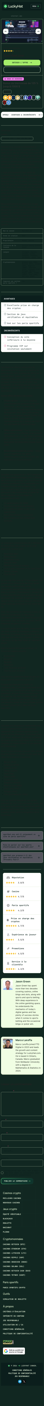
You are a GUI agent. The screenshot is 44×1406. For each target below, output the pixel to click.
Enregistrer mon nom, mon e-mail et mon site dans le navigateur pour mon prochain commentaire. (23, 1173)
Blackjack (7, 1219)
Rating (5, 1146)
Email (4, 1133)
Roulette (7, 1223)
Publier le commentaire (16, 1181)
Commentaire (7, 1091)
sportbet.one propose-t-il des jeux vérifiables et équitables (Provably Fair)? (18, 857)
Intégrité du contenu (13, 1316)
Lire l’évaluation (22, 69)
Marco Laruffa (18, 130)
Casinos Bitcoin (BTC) (14, 1244)
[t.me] (20, 1382)
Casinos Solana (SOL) (13, 1266)
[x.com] (24, 1382)
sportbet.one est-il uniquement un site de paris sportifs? (19, 835)
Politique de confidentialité (18, 1333)
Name (3, 1119)
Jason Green (15, 134)
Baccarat (7, 1227)
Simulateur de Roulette (14, 1299)
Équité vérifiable (12, 1214)
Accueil (4, 16)
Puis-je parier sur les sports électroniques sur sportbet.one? (18, 846)
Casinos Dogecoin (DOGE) (15, 1262)
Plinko (6, 1232)
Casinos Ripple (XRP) (13, 1257)
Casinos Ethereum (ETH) (14, 1249)
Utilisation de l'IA (13, 1325)
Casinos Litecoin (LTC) (14, 1253)
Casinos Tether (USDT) (14, 1275)
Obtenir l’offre (20, 62)
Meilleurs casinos (12, 1198)
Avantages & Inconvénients (23, 115)
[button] (38, 31)
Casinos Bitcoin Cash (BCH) (17, 1271)
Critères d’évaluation (14, 1311)
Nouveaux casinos (11, 1203)
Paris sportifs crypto (14, 1288)
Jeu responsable (11, 1320)
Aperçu (5, 115)
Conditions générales (13, 1329)
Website (5, 1158)
